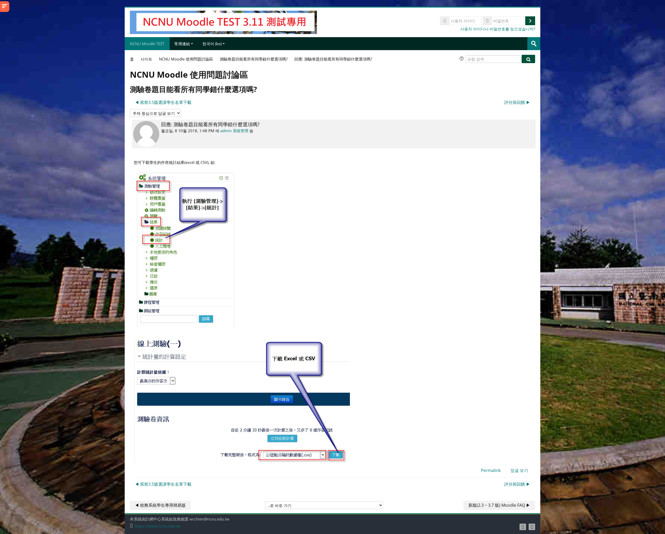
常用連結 (182, 43)
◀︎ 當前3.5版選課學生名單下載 (163, 102)
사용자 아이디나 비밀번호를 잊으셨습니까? (497, 28)
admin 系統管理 (234, 130)
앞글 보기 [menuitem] (519, 470)
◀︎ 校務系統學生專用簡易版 (160, 505)
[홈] (223, 21)
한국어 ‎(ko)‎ (212, 43)
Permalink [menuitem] (491, 470)
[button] (462, 59)
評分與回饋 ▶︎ (517, 102)
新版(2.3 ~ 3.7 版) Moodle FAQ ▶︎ (499, 505)
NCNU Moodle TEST (147, 43)
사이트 (146, 59)
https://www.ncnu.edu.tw (158, 526)
